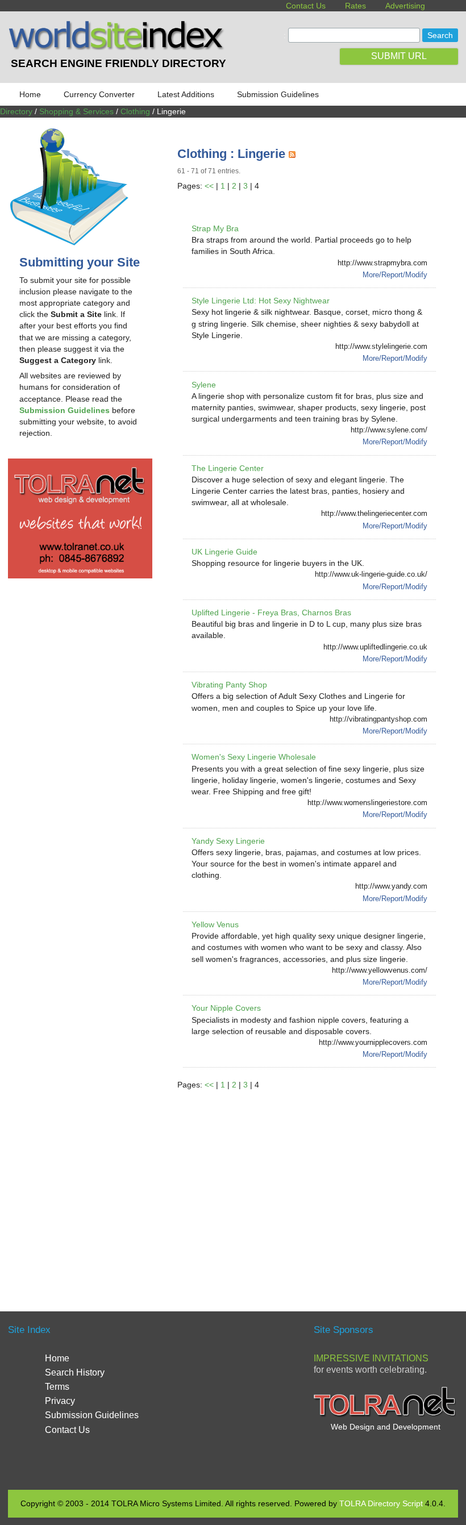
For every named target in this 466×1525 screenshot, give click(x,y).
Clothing (135, 111)
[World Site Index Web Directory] (118, 47)
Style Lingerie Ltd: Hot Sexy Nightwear (261, 300)
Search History (75, 1372)
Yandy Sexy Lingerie (228, 840)
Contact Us (306, 5)
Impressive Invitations (371, 1358)
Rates (355, 5)
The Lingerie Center (228, 468)
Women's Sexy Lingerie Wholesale (254, 756)
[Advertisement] (321, 1187)
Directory (16, 111)
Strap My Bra (215, 228)
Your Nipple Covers (226, 1008)
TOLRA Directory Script (381, 1503)
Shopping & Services (76, 111)
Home (30, 94)
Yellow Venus (215, 924)
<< (209, 185)
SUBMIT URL (399, 56)
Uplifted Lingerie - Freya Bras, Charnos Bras (271, 612)
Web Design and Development (385, 1426)
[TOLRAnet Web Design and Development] (385, 1415)
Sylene (204, 384)
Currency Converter (99, 94)
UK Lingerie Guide (224, 551)
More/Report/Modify (395, 274)
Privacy (60, 1401)
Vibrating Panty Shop (229, 684)
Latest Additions (185, 94)
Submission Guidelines (278, 94)
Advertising (405, 5)
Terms (57, 1386)
